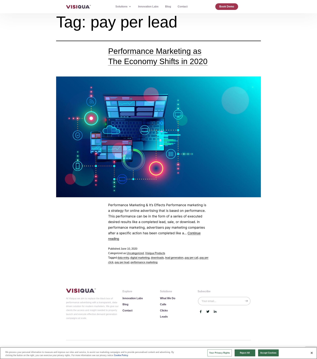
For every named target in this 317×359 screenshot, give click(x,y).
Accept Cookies (268, 353)
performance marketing (144, 262)
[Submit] (246, 301)
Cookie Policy (121, 355)
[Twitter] (208, 312)
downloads (157, 257)
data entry (123, 257)
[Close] (311, 353)
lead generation (174, 257)
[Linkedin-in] (215, 312)
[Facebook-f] (201, 312)
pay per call (191, 257)
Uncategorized (135, 253)
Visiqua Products (155, 253)
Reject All (245, 353)
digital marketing (140, 257)
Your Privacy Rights (219, 353)
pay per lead (122, 262)
